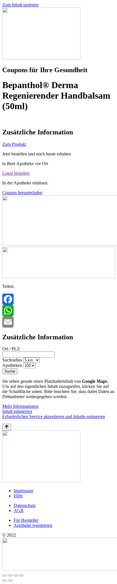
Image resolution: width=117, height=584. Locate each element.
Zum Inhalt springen (20, 4)
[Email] (58, 322)
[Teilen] (16, 575)
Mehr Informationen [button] (20, 406)
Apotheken (12, 365)
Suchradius (12, 360)
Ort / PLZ (11, 348)
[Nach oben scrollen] (6, 427)
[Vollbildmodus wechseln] (10, 575)
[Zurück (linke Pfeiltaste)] (4, 580)
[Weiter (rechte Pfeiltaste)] (10, 580)
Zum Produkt (14, 144)
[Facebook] (58, 299)
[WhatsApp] (58, 310)
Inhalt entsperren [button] (17, 411)
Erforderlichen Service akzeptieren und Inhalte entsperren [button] (53, 416)
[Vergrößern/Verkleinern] (4, 575)
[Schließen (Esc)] (21, 575)
